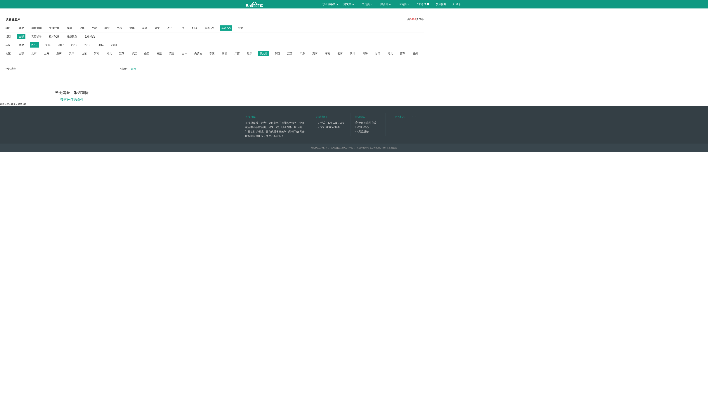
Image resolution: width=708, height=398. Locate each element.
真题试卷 (36, 36)
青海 (365, 53)
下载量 (123, 68)
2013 (114, 44)
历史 (182, 28)
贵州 (415, 53)
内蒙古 (198, 53)
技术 (240, 28)
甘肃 (377, 53)
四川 (352, 53)
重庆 (59, 53)
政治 (169, 28)
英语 (144, 28)
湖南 (314, 53)
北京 (34, 53)
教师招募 (441, 4)
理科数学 (36, 28)
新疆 (224, 53)
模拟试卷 (54, 36)
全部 (21, 28)
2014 (101, 44)
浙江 (134, 53)
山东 (84, 53)
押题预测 (72, 36)
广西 (237, 53)
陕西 (277, 53)
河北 (390, 53)
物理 (69, 28)
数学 (132, 28)
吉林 (184, 53)
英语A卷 (226, 28)
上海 (46, 53)
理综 (107, 28)
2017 (61, 44)
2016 (74, 44)
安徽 (171, 53)
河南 (96, 53)
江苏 (121, 53)
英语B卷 (209, 28)
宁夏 (212, 53)
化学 (81, 28)
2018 (48, 44)
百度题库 (4, 104)
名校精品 (89, 36)
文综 (119, 28)
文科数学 (54, 28)
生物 (94, 28)
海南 (327, 53)
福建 (159, 53)
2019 (34, 44)
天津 (71, 53)
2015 (87, 44)
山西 (146, 53)
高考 (13, 104)
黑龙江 (263, 53)
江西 (289, 53)
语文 (157, 28)
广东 (302, 53)
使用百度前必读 (389, 147)
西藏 (402, 53)
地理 (194, 28)
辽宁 (249, 53)
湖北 (109, 53)
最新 (133, 68)
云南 (340, 53)
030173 (323, 147)
